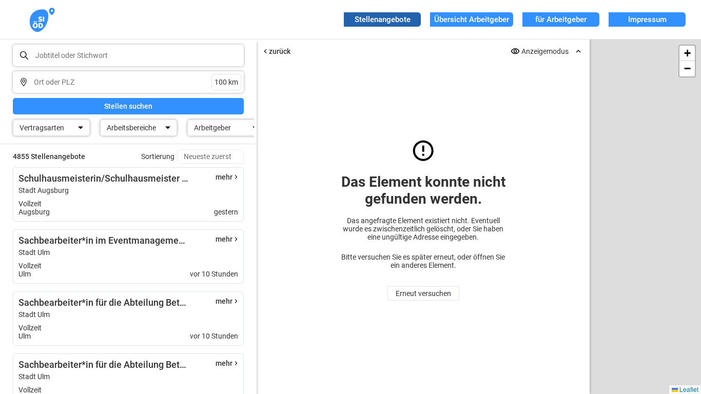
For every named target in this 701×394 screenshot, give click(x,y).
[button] (687, 53)
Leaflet (688, 389)
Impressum (647, 19)
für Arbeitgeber (561, 19)
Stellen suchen (128, 106)
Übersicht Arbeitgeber (471, 19)
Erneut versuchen (423, 293)
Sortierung (157, 156)
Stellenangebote (383, 19)
